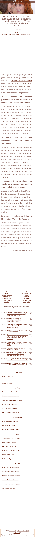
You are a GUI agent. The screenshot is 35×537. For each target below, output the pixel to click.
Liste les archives (7, 376)
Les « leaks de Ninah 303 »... (11, 392)
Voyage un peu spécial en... (10, 408)
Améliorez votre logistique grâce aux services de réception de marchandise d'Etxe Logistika (16, 354)
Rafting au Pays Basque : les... (11, 459)
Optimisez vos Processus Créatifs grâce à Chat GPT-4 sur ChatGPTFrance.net (17, 326)
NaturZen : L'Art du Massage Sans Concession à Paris (17, 331)
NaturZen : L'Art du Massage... (11, 450)
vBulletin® (17, 533)
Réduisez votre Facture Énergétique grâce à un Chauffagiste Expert (14, 320)
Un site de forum (7, 383)
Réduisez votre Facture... (9, 442)
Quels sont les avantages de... (11, 412)
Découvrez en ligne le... (9, 454)
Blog (16, 32)
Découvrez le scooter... (9, 425)
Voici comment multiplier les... (11, 471)
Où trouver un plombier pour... (11, 484)
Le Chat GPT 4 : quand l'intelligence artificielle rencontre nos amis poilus (26, 297)
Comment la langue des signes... (12, 400)
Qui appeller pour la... (8, 488)
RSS (28, 531)
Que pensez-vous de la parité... (11, 475)
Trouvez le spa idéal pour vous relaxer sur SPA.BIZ (16, 348)
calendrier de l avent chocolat (21, 81)
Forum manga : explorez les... (11, 467)
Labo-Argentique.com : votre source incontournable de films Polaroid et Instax (7, 297)
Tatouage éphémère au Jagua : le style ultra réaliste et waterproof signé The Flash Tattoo (17, 314)
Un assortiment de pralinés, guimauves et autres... (17, 34)
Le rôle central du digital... (10, 404)
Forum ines (17, 29)
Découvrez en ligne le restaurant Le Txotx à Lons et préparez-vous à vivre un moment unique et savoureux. (17, 337)
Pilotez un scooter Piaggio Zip (11, 429)
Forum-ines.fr (12, 531)
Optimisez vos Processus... (10, 446)
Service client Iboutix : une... (10, 396)
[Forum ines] (17, 7)
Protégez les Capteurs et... (10, 421)
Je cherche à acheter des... (10, 480)
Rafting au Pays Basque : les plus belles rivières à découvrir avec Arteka (17, 343)
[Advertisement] (17, 53)
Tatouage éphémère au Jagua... (11, 438)
